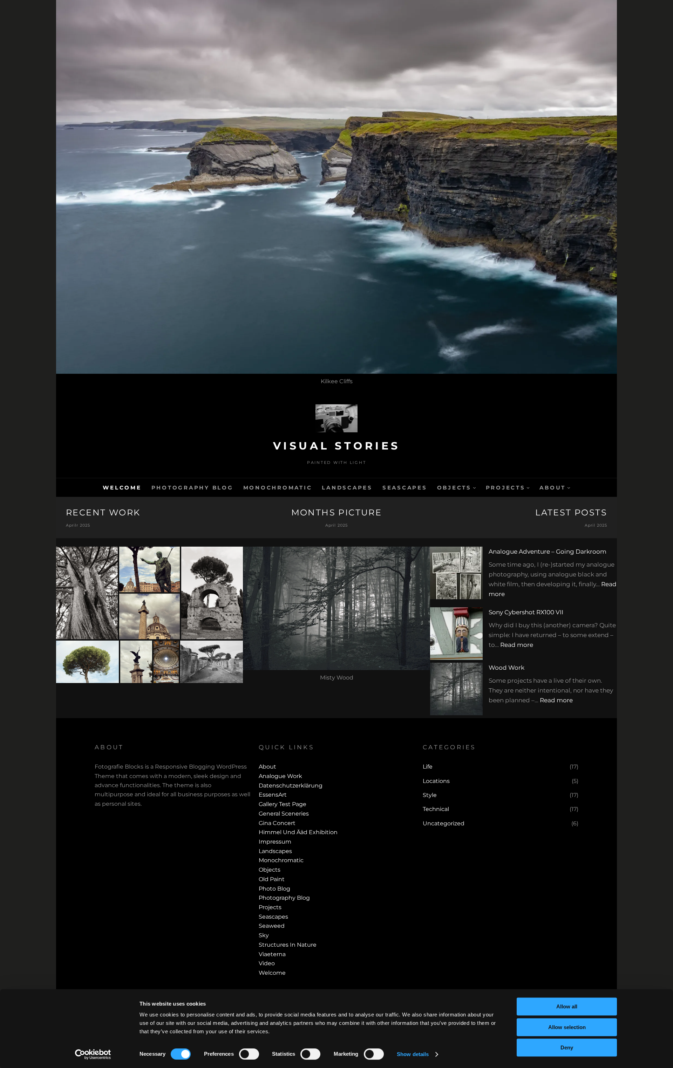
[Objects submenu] (474, 487)
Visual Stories (336, 445)
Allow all (566, 1006)
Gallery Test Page (282, 804)
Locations (436, 781)
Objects (269, 869)
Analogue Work (280, 776)
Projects (270, 907)
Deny (566, 1047)
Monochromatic (281, 860)
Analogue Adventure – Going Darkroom (547, 551)
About (267, 766)
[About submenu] (568, 487)
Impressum (275, 841)
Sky (264, 935)
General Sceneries (284, 813)
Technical (436, 809)
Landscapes (275, 851)
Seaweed (272, 925)
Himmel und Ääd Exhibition (298, 832)
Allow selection (567, 1027)
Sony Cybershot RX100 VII (526, 612)
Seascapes (273, 916)
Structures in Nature (288, 944)
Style (430, 795)
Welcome (272, 972)
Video (267, 963)
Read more (516, 644)
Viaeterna (272, 954)
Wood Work (506, 667)
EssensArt (273, 794)
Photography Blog (284, 897)
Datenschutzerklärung (290, 785)
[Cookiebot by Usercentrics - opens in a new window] (93, 1054)
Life (428, 766)
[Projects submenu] (528, 487)
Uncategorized (443, 823)
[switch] (249, 1054)
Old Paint (272, 879)
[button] (87, 593)
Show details (413, 1054)
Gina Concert (277, 823)
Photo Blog (274, 888)
